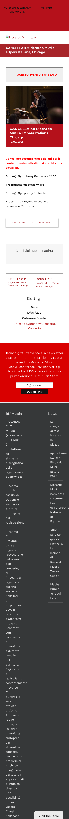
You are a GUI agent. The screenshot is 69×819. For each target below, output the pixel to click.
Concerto (34, 328)
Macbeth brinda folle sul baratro (55, 591)
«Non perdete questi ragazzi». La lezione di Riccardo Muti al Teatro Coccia (55, 553)
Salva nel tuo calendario (32, 222)
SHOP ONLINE (17, 11)
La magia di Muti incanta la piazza (55, 433)
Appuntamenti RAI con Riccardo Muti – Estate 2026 (55, 464)
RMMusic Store (46, 376)
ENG (49, 8)
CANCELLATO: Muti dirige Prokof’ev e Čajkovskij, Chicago (18, 282)
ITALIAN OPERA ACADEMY (17, 8)
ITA (42, 8)
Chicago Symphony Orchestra (34, 323)
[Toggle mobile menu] (61, 37)
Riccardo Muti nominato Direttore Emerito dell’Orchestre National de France (55, 503)
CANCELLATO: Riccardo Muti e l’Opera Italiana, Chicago (47, 282)
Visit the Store (49, 816)
